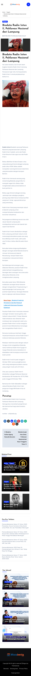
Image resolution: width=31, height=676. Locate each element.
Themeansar (15, 666)
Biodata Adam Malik (11, 504)
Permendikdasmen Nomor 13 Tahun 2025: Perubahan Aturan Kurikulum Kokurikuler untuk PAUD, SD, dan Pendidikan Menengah (15, 526)
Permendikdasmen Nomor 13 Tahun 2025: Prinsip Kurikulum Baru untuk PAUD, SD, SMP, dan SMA (14, 541)
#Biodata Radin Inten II (19, 36)
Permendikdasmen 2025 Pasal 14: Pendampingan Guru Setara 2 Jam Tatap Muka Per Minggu (14, 549)
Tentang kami (14, 668)
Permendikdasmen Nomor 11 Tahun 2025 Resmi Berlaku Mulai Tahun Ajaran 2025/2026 (14, 556)
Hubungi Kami (15, 673)
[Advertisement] (15, 125)
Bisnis (6, 463)
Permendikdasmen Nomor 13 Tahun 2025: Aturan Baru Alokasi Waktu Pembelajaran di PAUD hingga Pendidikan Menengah (15, 533)
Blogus (24, 663)
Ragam (5, 21)
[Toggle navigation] (2, 4)
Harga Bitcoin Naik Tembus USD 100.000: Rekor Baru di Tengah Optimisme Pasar (15, 468)
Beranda (6, 668)
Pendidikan (8, 582)
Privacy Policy (23, 668)
